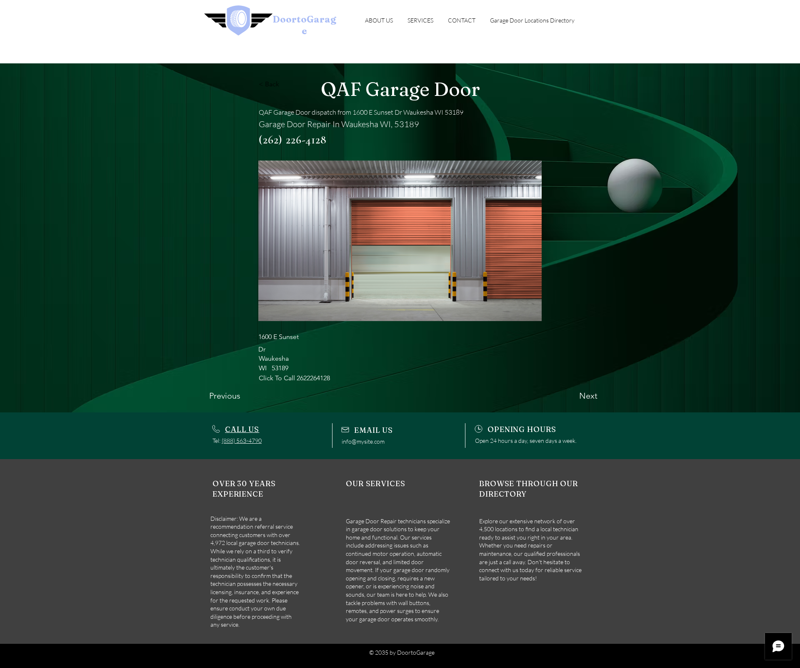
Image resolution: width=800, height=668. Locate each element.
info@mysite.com (363, 441)
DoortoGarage (304, 25)
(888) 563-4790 (242, 440)
